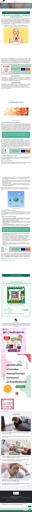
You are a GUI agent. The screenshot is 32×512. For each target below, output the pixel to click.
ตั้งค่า (22, 504)
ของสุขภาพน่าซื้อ (23, 500)
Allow (29, 506)
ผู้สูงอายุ (17, 458)
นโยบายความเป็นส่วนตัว (3, 504)
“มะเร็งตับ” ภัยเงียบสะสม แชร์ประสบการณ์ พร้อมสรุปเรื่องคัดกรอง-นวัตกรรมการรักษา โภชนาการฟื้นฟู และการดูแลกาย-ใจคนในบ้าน (16, 457)
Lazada (23, 69)
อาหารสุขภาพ (16, 500)
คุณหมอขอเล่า (19, 10)
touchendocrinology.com (25, 258)
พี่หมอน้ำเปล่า (14, 10)
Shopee (28, 69)
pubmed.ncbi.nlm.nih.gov (12, 258)
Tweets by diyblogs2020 (4, 410)
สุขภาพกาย (13, 500)
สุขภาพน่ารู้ (22, 10)
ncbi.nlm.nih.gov (18, 258)
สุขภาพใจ (10, 500)
